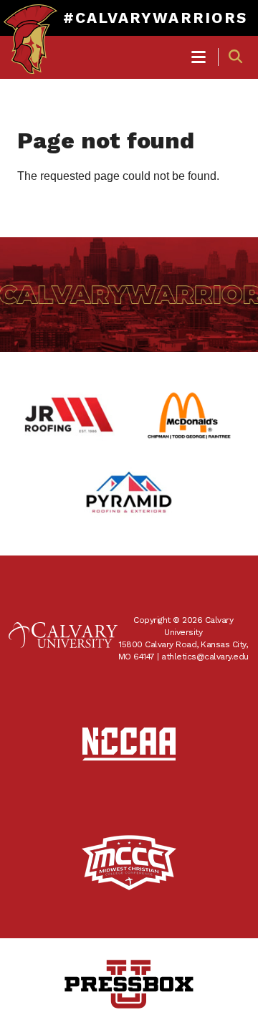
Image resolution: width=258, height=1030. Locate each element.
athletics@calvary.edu (205, 657)
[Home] (30, 25)
